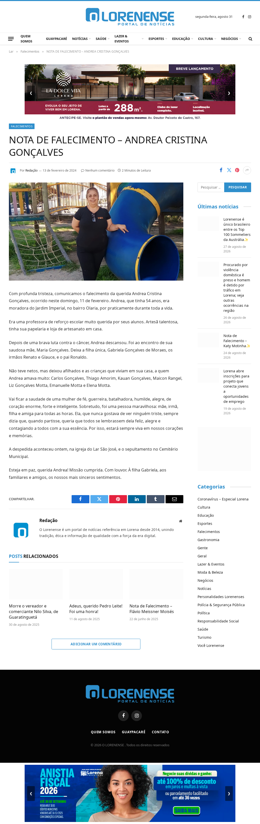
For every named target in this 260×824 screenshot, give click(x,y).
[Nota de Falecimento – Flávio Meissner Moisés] (156, 584)
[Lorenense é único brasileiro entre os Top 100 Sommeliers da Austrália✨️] (208, 223)
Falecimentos (21, 126)
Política (204, 613)
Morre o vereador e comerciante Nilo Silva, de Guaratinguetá (33, 611)
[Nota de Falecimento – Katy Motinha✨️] (208, 340)
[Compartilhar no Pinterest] (237, 170)
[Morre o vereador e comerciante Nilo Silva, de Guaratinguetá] (36, 584)
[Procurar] (250, 38)
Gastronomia (208, 539)
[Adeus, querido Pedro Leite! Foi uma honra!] (96, 584)
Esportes (156, 38)
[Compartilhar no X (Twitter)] (229, 170)
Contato (160, 732)
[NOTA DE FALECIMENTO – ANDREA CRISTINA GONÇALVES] (96, 279)
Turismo (204, 637)
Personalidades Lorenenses (221, 596)
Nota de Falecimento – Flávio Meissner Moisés (151, 608)
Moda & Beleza (210, 572)
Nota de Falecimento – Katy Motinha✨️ (236, 340)
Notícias (80, 38)
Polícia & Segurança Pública (221, 604)
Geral (202, 556)
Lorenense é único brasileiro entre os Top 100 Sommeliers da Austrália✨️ (237, 229)
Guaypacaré (56, 38)
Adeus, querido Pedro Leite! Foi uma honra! (95, 608)
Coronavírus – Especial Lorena (223, 499)
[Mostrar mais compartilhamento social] (247, 170)
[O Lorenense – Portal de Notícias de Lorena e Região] (130, 16)
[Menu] (11, 38)
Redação (31, 170)
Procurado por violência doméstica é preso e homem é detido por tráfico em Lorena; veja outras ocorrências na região (236, 287)
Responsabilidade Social (218, 621)
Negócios (229, 38)
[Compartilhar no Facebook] (221, 170)
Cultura (205, 38)
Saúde (101, 38)
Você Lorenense (211, 645)
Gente (203, 547)
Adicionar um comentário (96, 644)
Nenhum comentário (100, 170)
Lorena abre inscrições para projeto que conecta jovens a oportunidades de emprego (236, 386)
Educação (181, 38)
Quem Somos (26, 38)
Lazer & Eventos (122, 38)
